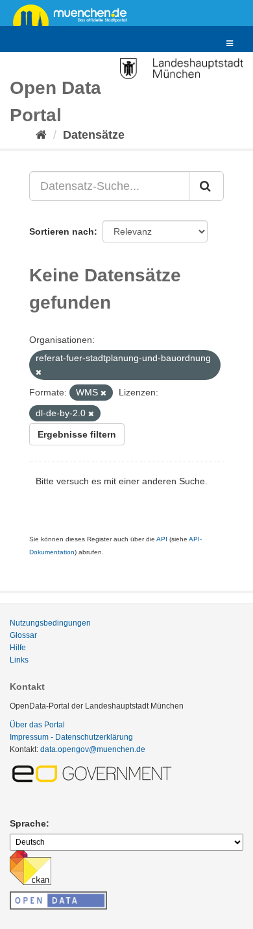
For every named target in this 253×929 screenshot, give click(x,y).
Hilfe (18, 647)
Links (19, 659)
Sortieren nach (61, 231)
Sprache (28, 823)
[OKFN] (58, 896)
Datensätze (94, 134)
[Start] (41, 134)
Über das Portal (37, 724)
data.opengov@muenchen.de (92, 749)
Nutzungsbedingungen (50, 623)
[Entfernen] (39, 372)
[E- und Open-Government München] (94, 773)
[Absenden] (206, 186)
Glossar (23, 635)
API (161, 539)
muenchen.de (74, 14)
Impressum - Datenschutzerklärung (71, 737)
